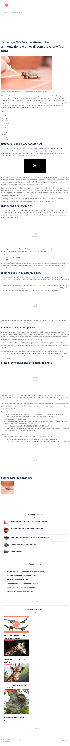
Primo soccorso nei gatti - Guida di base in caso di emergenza (28, 521)
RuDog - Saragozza (16, 551)
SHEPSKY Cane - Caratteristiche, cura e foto (20, 591)
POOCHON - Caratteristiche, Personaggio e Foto (21, 575)
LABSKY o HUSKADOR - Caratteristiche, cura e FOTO (23, 583)
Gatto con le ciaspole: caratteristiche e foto (23, 544)
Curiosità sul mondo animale (15, 12)
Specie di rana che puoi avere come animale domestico (26, 528)
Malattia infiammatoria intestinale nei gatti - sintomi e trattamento (29, 537)
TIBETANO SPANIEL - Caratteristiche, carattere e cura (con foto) (26, 571)
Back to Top (64, 740)
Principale (3, 12)
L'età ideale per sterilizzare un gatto (17, 579)
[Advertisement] (35, 27)
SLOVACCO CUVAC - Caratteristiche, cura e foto (21, 587)
